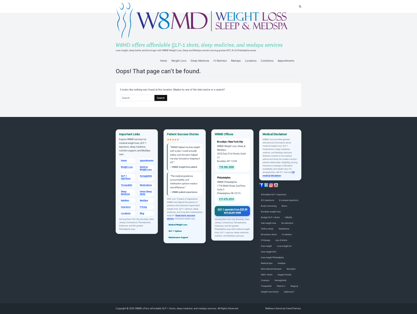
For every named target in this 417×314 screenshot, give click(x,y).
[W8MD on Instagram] (271, 185)
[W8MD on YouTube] (276, 185)
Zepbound (289, 292)
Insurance (126, 207)
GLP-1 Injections (125, 177)
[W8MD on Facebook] (261, 185)
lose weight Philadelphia (272, 257)
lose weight (266, 246)
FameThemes (293, 308)
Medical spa (267, 263)
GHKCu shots (267, 229)
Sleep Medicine (200, 60)
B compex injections (288, 200)
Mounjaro (291, 269)
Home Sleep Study (146, 192)
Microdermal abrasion (271, 269)
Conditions (267, 60)
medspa (281, 263)
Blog (142, 213)
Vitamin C (281, 286)
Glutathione (284, 229)
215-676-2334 (226, 199)
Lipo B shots (281, 240)
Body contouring (269, 206)
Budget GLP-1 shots (270, 217)
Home (163, 60)
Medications (146, 185)
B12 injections (267, 200)
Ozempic (265, 280)
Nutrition (125, 200)
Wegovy (294, 286)
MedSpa (144, 200)
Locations (251, 60)
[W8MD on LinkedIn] (266, 185)
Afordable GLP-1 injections (273, 194)
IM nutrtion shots (269, 234)
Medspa (236, 60)
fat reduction (287, 223)
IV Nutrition (220, 60)
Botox (284, 206)
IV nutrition (287, 234)
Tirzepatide (126, 185)
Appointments (286, 60)
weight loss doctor (270, 292)
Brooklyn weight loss (271, 211)
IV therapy (265, 240)
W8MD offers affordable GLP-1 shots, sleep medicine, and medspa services (199, 45)
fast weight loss (268, 223)
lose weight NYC (268, 252)
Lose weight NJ (284, 246)
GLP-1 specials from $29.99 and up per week (232, 211)
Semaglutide (146, 176)
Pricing (143, 207)
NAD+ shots (266, 274)
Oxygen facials (284, 274)
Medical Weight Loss (146, 168)
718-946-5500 (226, 167)
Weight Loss (178, 60)
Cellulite (288, 217)
